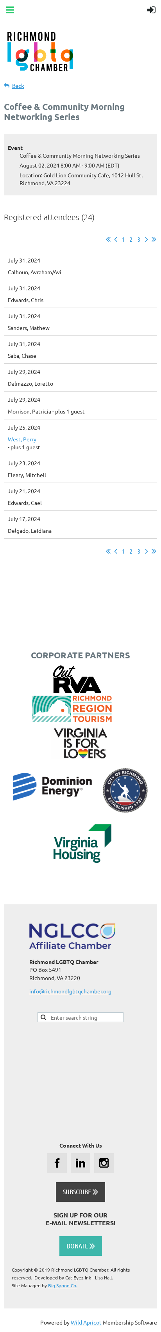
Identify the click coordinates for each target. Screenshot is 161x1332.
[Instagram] (104, 1163)
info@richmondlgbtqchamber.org (70, 991)
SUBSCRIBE (80, 1191)
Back (18, 85)
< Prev (115, 239)
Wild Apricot (86, 1322)
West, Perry (22, 439)
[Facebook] (57, 1163)
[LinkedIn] (80, 1163)
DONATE (80, 1245)
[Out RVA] (77, 690)
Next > (146, 239)
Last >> (154, 239)
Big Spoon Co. (62, 1285)
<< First (108, 239)
